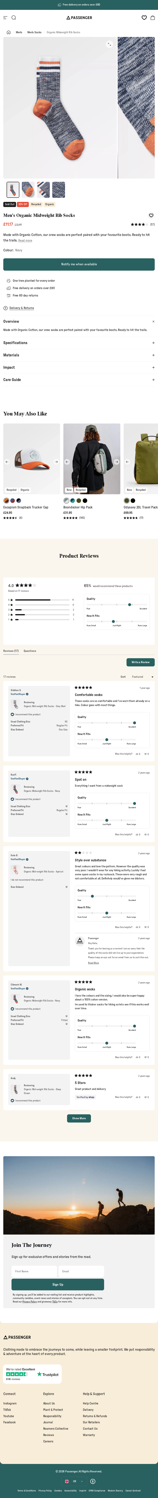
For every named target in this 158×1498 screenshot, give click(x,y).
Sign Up (57, 1284)
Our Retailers (91, 1422)
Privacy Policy (45, 1491)
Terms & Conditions (26, 1491)
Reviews (48, 1435)
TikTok (7, 1409)
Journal (48, 1422)
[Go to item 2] (28, 190)
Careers (48, 1441)
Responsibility (52, 1416)
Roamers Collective (55, 1428)
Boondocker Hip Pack (78, 507)
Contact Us (90, 1428)
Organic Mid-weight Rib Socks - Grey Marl (44, 706)
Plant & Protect (53, 1409)
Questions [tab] (30, 652)
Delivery (88, 1409)
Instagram (9, 1403)
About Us (49, 1403)
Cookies (58, 1491)
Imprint (82, 1491)
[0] (144, 17)
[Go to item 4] (58, 190)
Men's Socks (34, 32)
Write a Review (143, 663)
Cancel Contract (133, 1491)
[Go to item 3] (43, 190)
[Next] (56, 462)
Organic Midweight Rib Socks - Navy (42, 791)
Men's (19, 32)
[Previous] (7, 462)
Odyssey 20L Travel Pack (141, 507)
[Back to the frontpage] (9, 32)
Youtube (8, 1416)
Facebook (9, 1422)
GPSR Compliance (97, 1491)
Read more (25, 240)
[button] (143, 224)
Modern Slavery (115, 1491)
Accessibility (70, 1491)
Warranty (89, 1435)
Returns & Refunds (95, 1416)
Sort (123, 676)
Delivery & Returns (21, 308)
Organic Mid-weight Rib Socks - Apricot (43, 871)
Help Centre (90, 1403)
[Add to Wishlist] (151, 215)
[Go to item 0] (13, 190)
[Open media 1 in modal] (109, 44)
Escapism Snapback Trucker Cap (25, 507)
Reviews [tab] (11, 652)
